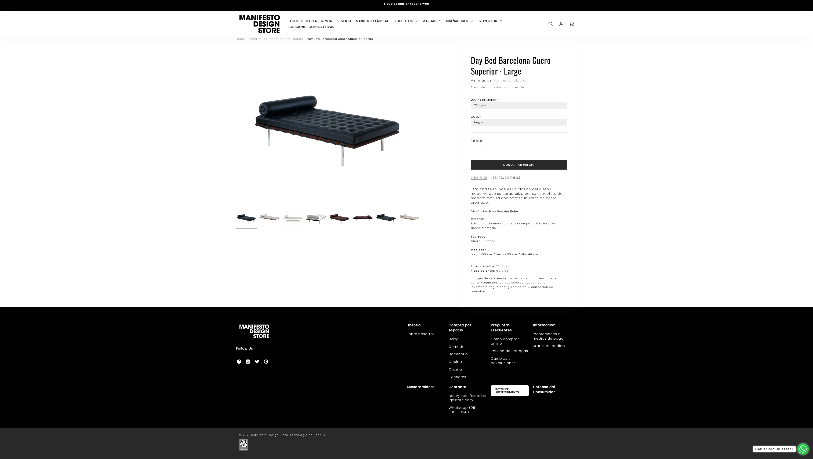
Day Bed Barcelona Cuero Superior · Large (340, 39)
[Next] (423, 126)
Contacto (457, 386)
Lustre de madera (485, 99)
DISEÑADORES (457, 21)
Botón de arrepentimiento (507, 390)
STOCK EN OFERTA (302, 21)
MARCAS (429, 21)
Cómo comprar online (505, 341)
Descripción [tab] (479, 178)
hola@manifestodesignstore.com (467, 398)
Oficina (455, 369)
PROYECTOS (487, 21)
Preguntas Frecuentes (501, 328)
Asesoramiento (420, 386)
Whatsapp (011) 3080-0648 (462, 410)
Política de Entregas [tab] (506, 178)
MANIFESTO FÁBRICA (372, 21)
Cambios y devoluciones (503, 360)
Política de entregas (509, 350)
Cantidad (477, 141)
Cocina (455, 361)
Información (544, 325)
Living (454, 339)
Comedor (457, 346)
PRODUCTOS (403, 21)
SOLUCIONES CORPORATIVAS (311, 27)
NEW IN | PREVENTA (336, 21)
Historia (413, 325)
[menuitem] (302, 21)
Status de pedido (549, 345)
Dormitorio (458, 354)
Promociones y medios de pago (548, 336)
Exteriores (457, 377)
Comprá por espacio (460, 328)
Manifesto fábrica (509, 80)
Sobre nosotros (420, 334)
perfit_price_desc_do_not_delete (276, 39)
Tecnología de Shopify (307, 435)
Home (240, 39)
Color (476, 117)
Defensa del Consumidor (544, 389)
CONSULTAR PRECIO (519, 165)
